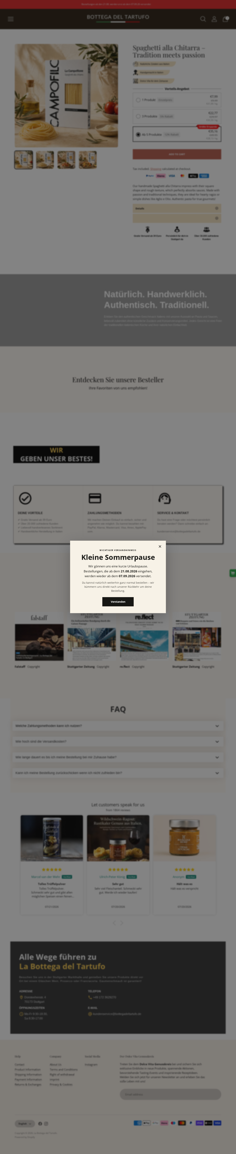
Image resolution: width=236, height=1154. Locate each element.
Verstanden (118, 602)
